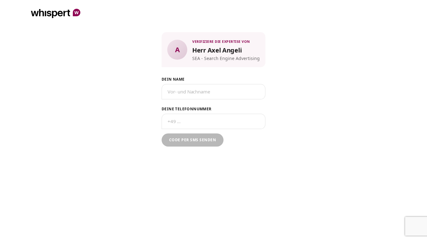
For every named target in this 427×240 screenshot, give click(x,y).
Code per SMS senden (192, 139)
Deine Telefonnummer (187, 109)
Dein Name (173, 79)
